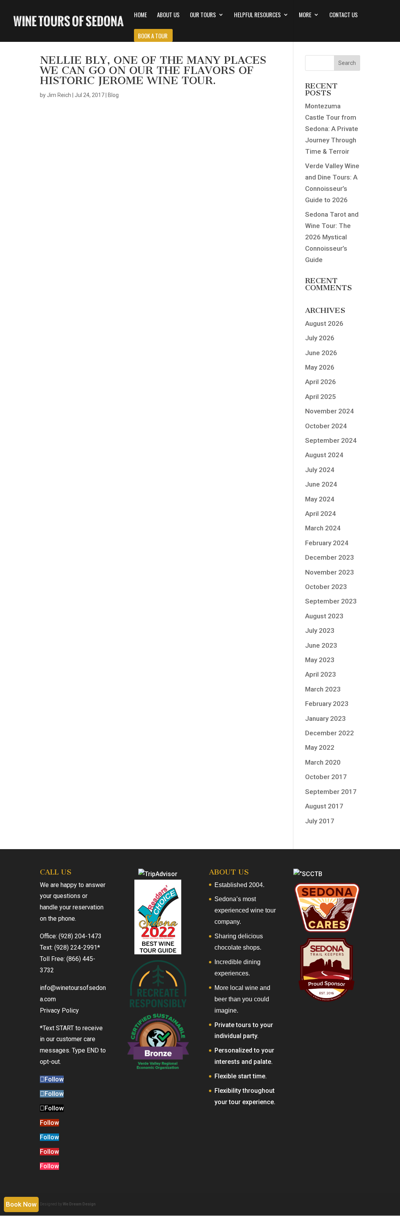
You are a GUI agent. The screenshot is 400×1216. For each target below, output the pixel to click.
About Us (168, 15)
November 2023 (329, 572)
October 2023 (326, 587)
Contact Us (343, 15)
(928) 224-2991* (77, 947)
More (305, 15)
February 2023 (326, 704)
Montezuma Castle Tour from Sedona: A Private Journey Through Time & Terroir (331, 128)
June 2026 (321, 353)
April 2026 (320, 382)
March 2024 (323, 528)
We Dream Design (79, 1204)
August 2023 (324, 616)
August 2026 (324, 323)
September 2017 (331, 792)
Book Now (21, 1204)
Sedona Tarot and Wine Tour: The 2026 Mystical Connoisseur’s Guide (332, 237)
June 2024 (321, 484)
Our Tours (203, 15)
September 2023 (331, 601)
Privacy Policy (59, 1010)
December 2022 (329, 733)
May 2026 (319, 367)
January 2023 (325, 718)
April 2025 (320, 397)
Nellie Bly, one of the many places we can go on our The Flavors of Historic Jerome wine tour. (153, 70)
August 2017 (324, 806)
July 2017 (319, 821)
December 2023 (329, 557)
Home (140, 15)
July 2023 (319, 630)
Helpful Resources (257, 15)
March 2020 (323, 762)
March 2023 (323, 689)
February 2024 (326, 543)
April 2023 (320, 674)
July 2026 (319, 338)
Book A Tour (153, 36)
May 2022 (319, 747)
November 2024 (329, 411)
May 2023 (319, 660)
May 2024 (319, 499)
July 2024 (319, 470)
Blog (113, 95)
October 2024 (326, 426)
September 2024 (331, 440)
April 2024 (320, 513)
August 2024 (324, 455)
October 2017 (326, 777)
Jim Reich (59, 95)
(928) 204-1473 (80, 936)
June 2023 (321, 645)
